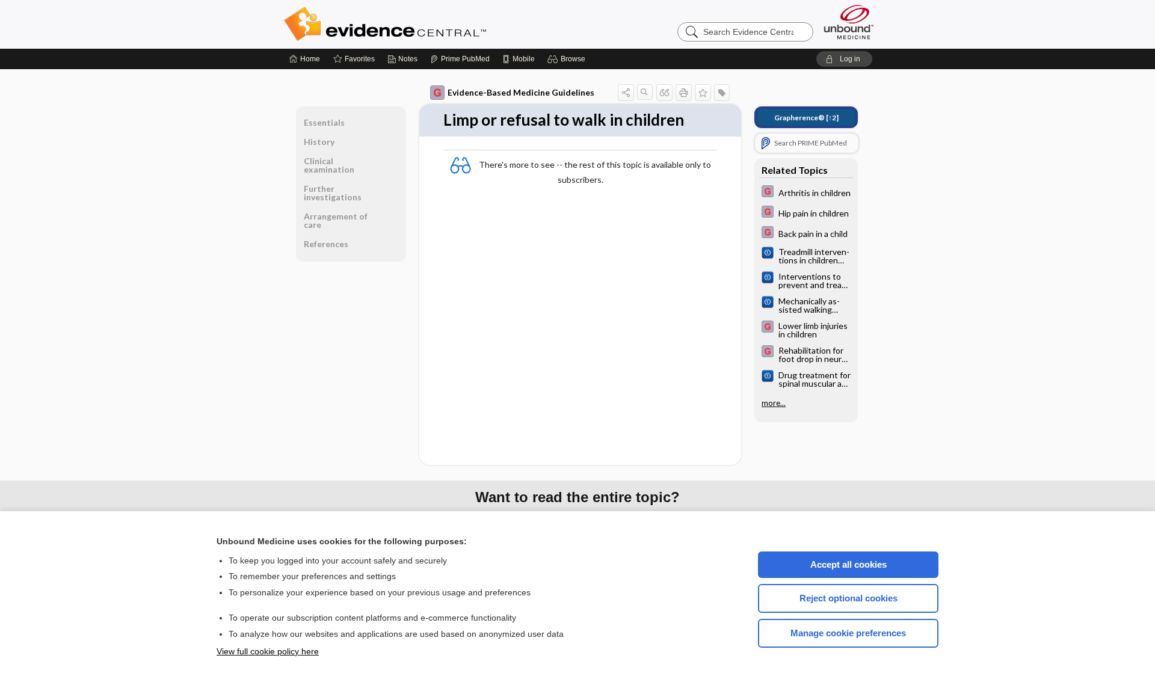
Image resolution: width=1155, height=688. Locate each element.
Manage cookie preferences (848, 633)
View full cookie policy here (268, 651)
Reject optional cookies (848, 598)
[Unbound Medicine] (848, 22)
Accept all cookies (848, 564)
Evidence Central (433, 24)
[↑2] (806, 117)
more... (774, 403)
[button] (568, 59)
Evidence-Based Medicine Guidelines (521, 92)
